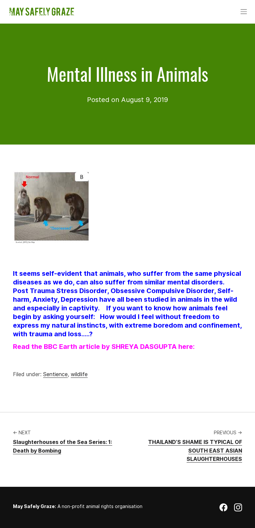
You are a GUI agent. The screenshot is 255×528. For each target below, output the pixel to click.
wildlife (79, 374)
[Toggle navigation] (243, 12)
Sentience (55, 374)
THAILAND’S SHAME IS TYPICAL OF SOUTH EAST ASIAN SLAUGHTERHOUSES (195, 450)
